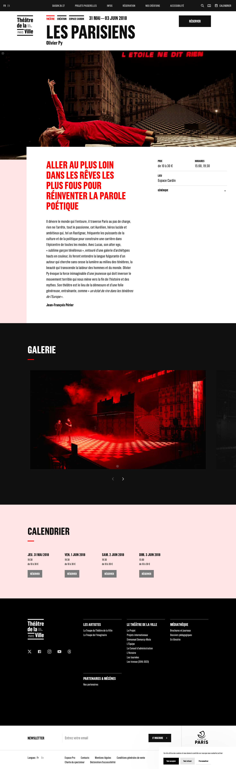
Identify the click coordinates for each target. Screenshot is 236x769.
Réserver (195, 21)
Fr (4, 5)
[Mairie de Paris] (201, 743)
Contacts (85, 757)
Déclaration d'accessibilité (102, 762)
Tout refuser (187, 761)
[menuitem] (58, 5)
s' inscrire (157, 738)
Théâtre (50, 19)
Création (61, 19)
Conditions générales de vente (131, 757)
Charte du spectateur (74, 762)
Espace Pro (70, 757)
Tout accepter (171, 761)
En (8, 5)
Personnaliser (203, 761)
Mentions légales (103, 757)
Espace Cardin (76, 19)
